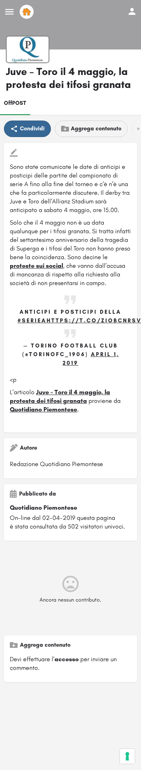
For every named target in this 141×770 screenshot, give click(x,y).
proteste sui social (36, 265)
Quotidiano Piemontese (43, 409)
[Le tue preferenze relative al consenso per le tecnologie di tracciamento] (127, 756)
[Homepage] (27, 12)
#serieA (32, 320)
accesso (66, 659)
